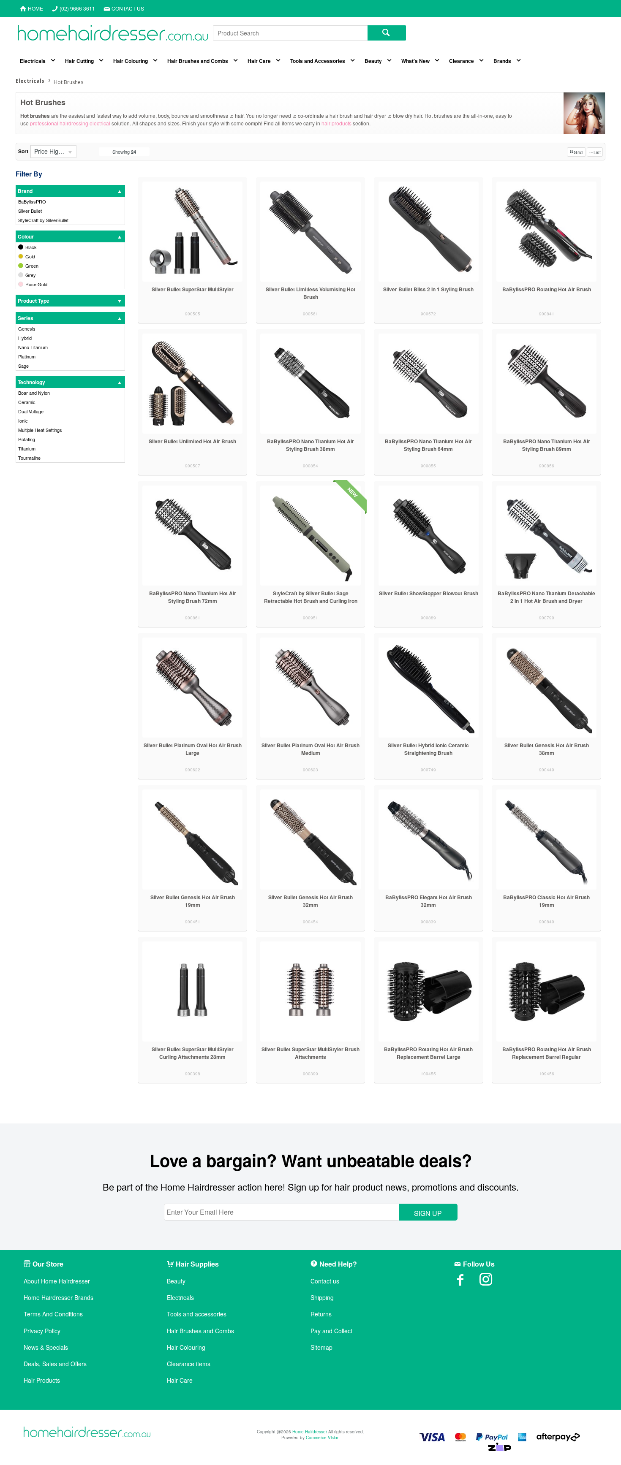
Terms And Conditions (53, 1314)
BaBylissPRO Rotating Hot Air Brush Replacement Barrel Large (428, 1053)
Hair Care (259, 61)
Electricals (33, 61)
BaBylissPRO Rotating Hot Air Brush (546, 289)
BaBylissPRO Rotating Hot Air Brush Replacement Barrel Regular (546, 1053)
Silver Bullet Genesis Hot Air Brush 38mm (546, 749)
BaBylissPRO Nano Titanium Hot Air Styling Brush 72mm (192, 597)
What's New (415, 61)
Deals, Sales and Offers (55, 1364)
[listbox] (53, 151)
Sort (23, 151)
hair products (336, 123)
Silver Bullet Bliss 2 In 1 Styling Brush (428, 289)
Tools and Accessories (317, 61)
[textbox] (290, 33)
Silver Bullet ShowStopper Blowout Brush (428, 593)
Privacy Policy (42, 1331)
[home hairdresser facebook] (466, 1282)
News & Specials (46, 1347)
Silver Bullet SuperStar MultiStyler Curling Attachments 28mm (193, 1053)
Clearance (461, 61)
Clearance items (188, 1364)
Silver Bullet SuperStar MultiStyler (193, 289)
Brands (502, 61)
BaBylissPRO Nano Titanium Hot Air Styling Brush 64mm (428, 445)
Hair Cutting (79, 61)
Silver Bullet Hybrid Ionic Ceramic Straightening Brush (428, 749)
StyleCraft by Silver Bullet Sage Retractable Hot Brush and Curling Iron (310, 597)
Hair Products (42, 1380)
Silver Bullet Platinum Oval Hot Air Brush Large (193, 749)
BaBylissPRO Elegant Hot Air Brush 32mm (428, 901)
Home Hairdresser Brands (58, 1298)
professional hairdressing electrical (71, 123)
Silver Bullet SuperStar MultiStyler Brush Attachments (310, 1053)
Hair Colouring (130, 61)
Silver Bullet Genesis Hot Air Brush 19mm (192, 901)
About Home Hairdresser (57, 1281)
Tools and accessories (196, 1314)
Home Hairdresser (309, 1432)
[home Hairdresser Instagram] (492, 1282)
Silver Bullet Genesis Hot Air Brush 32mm (310, 901)
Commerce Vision (323, 1438)
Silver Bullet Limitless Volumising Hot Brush (310, 293)
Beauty (373, 61)
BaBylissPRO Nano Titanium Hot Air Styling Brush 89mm (546, 445)
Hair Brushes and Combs (197, 61)
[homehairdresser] (87, 1433)
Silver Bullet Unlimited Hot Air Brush (192, 441)
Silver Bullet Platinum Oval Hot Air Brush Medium (310, 749)
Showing (124, 151)
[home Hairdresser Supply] (113, 35)
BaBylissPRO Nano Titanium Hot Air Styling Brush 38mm (310, 445)
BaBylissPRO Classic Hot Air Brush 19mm (546, 901)
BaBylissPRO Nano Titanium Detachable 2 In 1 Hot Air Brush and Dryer (546, 597)
